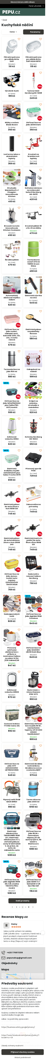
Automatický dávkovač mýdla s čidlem (11, 297)
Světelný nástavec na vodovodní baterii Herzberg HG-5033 (33, 191)
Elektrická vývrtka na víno (33, 296)
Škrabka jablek (12, 260)
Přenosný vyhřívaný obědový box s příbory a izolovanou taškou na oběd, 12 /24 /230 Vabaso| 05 (11, 654)
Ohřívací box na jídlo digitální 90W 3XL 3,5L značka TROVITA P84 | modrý (11, 883)
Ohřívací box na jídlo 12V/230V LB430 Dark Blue (33, 650)
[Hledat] (31, 12)
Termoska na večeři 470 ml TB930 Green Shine (33, 263)
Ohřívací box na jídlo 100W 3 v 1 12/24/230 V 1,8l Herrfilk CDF (33, 882)
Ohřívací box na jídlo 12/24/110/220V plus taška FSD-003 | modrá (11, 404)
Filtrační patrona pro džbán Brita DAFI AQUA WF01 (33, 59)
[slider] (16, 927)
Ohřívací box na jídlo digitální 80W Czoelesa (33, 616)
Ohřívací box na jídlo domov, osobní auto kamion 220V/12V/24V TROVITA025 (11, 579)
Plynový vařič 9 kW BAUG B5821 (11, 800)
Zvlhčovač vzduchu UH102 (12, 438)
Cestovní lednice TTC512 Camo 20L (12, 725)
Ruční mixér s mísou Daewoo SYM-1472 (33, 692)
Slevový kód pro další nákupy (23, 2)
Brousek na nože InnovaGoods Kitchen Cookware (11, 228)
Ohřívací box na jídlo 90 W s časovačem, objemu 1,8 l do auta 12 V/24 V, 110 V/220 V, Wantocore (33, 837)
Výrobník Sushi (12, 91)
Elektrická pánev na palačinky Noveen (33, 331)
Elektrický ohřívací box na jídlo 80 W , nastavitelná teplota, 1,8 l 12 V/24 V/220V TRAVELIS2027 (33, 729)
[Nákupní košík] (36, 12)
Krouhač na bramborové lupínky (33, 156)
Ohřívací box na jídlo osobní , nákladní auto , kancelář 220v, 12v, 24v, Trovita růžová (11, 334)
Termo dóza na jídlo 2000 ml (33, 800)
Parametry (35, 32)
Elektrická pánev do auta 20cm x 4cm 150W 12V (12, 506)
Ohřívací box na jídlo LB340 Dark (33, 123)
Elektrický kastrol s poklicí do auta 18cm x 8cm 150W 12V (33, 541)
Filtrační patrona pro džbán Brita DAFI (12, 59)
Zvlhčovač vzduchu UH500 (12, 691)
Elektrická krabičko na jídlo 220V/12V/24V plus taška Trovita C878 (11, 471)
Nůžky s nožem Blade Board (12, 123)
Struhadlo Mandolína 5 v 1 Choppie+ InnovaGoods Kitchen (12, 192)
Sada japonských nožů (12, 615)
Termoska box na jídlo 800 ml (12, 370)
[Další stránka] (33, 907)
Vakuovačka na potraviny (33, 505)
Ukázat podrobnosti (22, 1057)
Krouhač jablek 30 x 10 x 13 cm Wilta (33, 227)
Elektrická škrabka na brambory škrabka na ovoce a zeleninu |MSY (33, 767)
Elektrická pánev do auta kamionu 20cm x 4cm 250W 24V (11, 541)
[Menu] (42, 12)
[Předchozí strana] (12, 907)
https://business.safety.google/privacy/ (18, 1027)
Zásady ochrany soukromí (12, 1045)
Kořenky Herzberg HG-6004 (33, 438)
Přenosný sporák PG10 (33, 469)
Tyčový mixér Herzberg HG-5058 (33, 92)
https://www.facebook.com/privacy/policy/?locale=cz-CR (20, 1036)
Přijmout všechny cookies (22, 1052)
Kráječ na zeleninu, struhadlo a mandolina (33, 404)
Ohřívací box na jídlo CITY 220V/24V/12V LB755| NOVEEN (11, 767)
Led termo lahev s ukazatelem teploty (12, 156)
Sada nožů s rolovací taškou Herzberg (33, 576)
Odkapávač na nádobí (33, 370)
